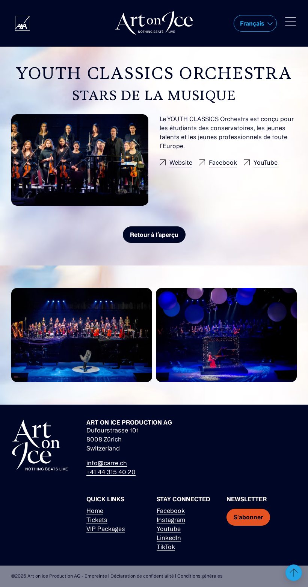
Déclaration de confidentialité (142, 575)
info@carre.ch (106, 463)
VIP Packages (105, 528)
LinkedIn (169, 537)
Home (94, 510)
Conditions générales (199, 575)
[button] (255, 23)
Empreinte (96, 575)
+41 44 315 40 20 (111, 472)
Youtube (169, 528)
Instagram (171, 519)
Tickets (96, 519)
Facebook (171, 510)
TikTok (166, 546)
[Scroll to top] (293, 572)
